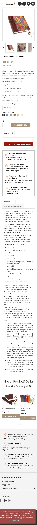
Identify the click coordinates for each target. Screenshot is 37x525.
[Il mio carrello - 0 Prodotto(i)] (33, 4)
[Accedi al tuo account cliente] (24, 4)
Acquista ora (21, 125)
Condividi (13, 133)
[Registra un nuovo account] (29, 4)
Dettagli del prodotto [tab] (13, 206)
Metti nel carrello (11, 416)
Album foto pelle (8, 409)
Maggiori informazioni (25, 518)
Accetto (16, 520)
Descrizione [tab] (9, 202)
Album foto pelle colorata (26, 410)
